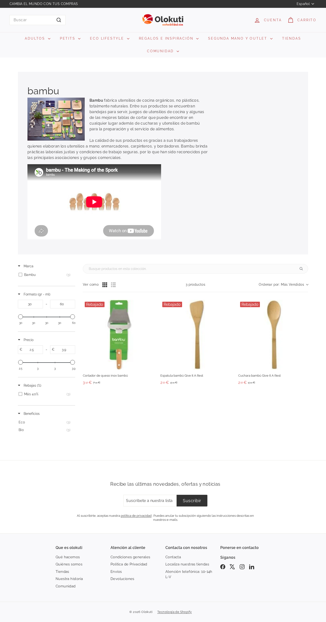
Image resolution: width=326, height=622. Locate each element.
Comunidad (66, 586)
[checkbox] (46, 274)
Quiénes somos (69, 564)
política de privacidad (136, 515)
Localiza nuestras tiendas (187, 564)
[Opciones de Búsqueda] (303, 269)
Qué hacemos (68, 557)
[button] (283, 284)
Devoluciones (122, 579)
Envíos (116, 571)
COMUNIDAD (161, 51)
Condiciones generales (130, 557)
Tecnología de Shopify (174, 612)
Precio (28, 340)
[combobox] (38, 20)
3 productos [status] (195, 284)
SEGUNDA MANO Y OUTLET (238, 38)
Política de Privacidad (128, 564)
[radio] (104, 284)
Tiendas (62, 571)
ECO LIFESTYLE (108, 38)
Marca (28, 266)
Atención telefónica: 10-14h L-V (188, 574)
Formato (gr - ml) (36, 294)
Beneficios (31, 414)
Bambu (96, 100)
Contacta (173, 557)
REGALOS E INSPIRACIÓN (167, 38)
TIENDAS (291, 38)
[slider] (20, 316)
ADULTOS (36, 38)
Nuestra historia (69, 579)
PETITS (68, 38)
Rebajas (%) (32, 385)
